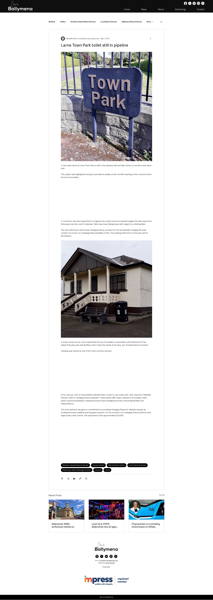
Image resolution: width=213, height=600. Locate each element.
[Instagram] (198, 3)
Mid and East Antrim (116, 465)
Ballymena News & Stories (132, 22)
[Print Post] (86, 478)
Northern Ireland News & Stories (83, 22)
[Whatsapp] (202, 3)
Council (98, 470)
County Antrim (98, 465)
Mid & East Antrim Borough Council (76, 470)
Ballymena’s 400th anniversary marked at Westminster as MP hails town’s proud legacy (64, 525)
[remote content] (106, 199)
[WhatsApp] (115, 556)
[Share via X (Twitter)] (68, 478)
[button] (161, 22)
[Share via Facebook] (62, 478)
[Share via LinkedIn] (74, 478)
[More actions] (150, 38)
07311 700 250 (110, 563)
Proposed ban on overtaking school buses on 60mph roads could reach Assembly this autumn (146, 525)
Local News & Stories (108, 22)
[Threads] (194, 3)
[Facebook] (185, 3)
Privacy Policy (106, 566)
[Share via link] (80, 478)
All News (52, 22)
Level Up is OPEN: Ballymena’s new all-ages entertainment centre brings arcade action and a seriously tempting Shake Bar (106, 525)
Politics (63, 22)
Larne (107, 470)
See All (161, 495)
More (149, 22)
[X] (189, 3)
